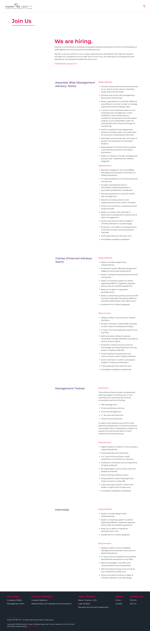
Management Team (15, 604)
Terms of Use (69, 624)
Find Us (133, 600)
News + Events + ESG (87, 600)
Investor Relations (39, 600)
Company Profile (14, 600)
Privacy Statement (56, 624)
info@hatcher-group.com (65, 64)
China (118, 600)
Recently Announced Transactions (93, 607)
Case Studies (84, 604)
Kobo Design (32, 626)
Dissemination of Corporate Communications (51, 604)
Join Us (133, 604)
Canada (118, 604)
